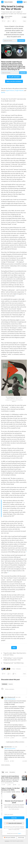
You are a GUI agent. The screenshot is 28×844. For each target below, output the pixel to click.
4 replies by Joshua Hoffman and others (15, 742)
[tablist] (7, 684)
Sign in (25, 2)
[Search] (25, 772)
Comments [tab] (4, 684)
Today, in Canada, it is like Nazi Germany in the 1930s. (10, 789)
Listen (24, 17)
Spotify (3, 92)
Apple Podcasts (10, 90)
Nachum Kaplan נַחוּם (9, 782)
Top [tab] (3, 772)
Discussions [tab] (12, 772)
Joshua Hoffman (8, 16)
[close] (24, 795)
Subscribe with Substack (15, 823)
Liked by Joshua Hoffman (10, 698)
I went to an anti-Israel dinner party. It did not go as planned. (10, 777)
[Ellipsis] (26, 697)
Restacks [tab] (11, 684)
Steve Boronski (8, 746)
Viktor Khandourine (9, 697)
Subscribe (19, 2)
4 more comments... (5, 765)
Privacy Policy (16, 829)
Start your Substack (10, 837)
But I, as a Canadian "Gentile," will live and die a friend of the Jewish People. (10, 792)
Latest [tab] (6, 772)
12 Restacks (18, 668)
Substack (7, 841)
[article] (14, 780)
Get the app (21, 837)
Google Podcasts (19, 90)
